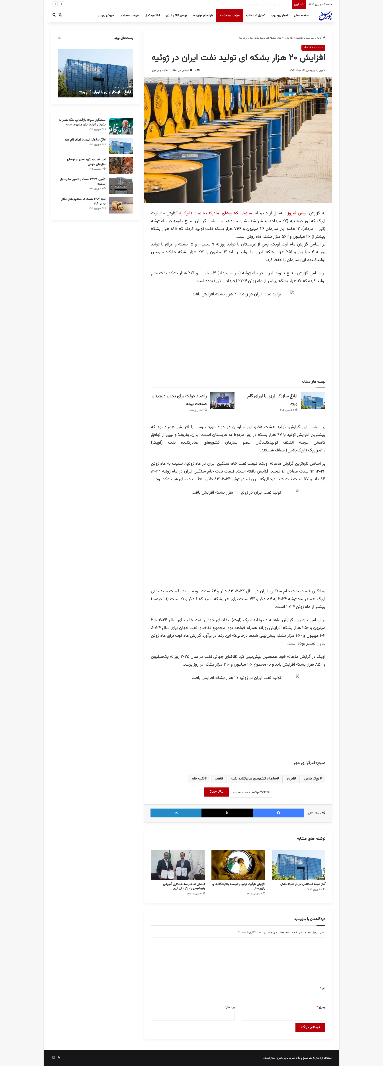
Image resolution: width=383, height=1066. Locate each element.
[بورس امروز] (325, 15)
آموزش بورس (106, 15)
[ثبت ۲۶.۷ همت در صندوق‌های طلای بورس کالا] (121, 205)
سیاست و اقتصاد (229, 15)
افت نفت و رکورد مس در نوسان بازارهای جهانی (86, 162)
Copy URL (216, 791)
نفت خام (198, 778)
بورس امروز (297, 213)
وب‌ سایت (229, 1007)
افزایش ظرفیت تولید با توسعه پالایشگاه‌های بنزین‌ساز (238, 886)
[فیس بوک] (278, 813)
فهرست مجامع (130, 15)
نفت (218, 778)
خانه (320, 38)
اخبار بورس (281, 15)
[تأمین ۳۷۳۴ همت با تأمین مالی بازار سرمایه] (121, 185)
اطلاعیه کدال (152, 15)
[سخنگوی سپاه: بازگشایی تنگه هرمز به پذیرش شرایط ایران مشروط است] (121, 126)
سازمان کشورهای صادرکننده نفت (254, 778)
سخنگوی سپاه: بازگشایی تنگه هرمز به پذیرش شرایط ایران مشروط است (82, 122)
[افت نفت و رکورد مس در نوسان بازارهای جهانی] (121, 165)
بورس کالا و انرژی (176, 15)
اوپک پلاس (312, 778)
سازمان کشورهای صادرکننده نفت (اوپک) (217, 213)
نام (322, 988)
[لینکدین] (175, 813)
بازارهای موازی (204, 15)
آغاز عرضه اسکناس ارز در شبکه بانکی (302, 884)
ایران (290, 778)
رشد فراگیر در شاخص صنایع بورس (271, 4)
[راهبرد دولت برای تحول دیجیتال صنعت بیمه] (222, 400)
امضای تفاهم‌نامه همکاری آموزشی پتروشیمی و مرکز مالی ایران (184, 886)
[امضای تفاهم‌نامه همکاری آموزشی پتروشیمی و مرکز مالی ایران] (178, 865)
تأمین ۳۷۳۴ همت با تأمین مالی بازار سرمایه (83, 181)
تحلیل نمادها (257, 15)
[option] (95, 73)
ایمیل (321, 1007)
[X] (227, 813)
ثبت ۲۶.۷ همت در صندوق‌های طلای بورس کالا (83, 201)
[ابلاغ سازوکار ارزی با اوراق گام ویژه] (313, 400)
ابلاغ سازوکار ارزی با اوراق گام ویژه (105, 92)
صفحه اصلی (301, 15)
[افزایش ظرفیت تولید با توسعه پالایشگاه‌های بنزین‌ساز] (238, 865)
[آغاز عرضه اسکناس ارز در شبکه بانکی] (298, 865)
